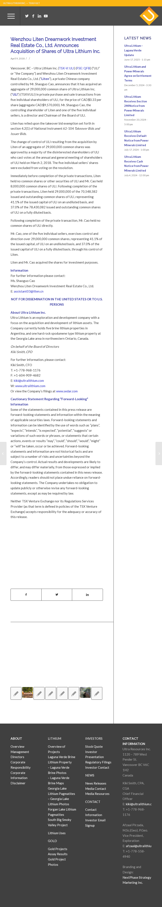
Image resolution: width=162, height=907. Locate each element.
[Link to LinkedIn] (39, 16)
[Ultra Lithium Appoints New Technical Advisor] (96, 693)
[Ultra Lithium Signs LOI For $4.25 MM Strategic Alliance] (50, 693)
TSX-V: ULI (66, 68)
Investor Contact (97, 767)
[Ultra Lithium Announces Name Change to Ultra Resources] (85, 692)
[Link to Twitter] (27, 16)
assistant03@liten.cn (28, 291)
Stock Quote (94, 746)
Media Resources (97, 794)
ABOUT (16, 738)
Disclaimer (18, 783)
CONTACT (92, 802)
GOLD (52, 841)
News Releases (95, 783)
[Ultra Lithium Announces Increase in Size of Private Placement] (62, 693)
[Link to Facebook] (33, 16)
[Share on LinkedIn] (87, 595)
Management (20, 752)
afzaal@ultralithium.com (143, 846)
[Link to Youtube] (46, 16)
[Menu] (9, 15)
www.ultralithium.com (30, 386)
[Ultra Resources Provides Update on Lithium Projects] (27, 692)
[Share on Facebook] (26, 595)
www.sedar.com (67, 391)
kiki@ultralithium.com (29, 380)
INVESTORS (94, 738)
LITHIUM (54, 738)
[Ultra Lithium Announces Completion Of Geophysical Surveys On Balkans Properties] (39, 693)
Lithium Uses (57, 833)
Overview (17, 746)
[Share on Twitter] (57, 595)
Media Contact (95, 788)
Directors (17, 757)
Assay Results (58, 854)
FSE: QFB (83, 68)
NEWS (89, 775)
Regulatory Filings (98, 762)
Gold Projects (57, 849)
